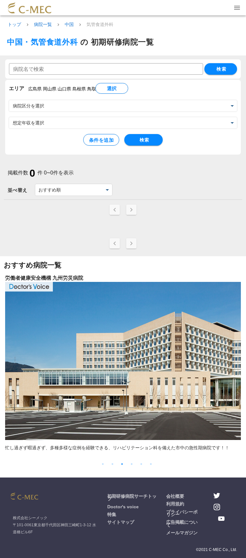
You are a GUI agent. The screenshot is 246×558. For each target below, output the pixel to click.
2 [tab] (112, 464)
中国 (69, 24)
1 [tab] (103, 464)
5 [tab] (141, 464)
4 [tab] (131, 464)
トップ (14, 24)
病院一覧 (43, 24)
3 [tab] (122, 464)
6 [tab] (151, 464)
